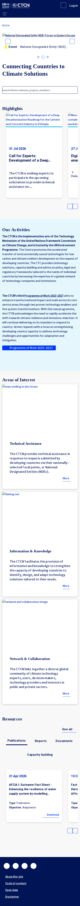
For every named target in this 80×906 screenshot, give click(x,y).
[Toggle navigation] (4, 14)
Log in (73, 5)
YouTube (33, 866)
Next (75, 206)
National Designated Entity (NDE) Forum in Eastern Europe (43, 47)
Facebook (6, 866)
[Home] (15, 5)
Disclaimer (12, 896)
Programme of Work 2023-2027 (31, 348)
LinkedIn (24, 866)
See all (67, 729)
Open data (11, 890)
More (66, 478)
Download (53, 814)
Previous (70, 206)
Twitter (15, 866)
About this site (14, 876)
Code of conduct (15, 883)
